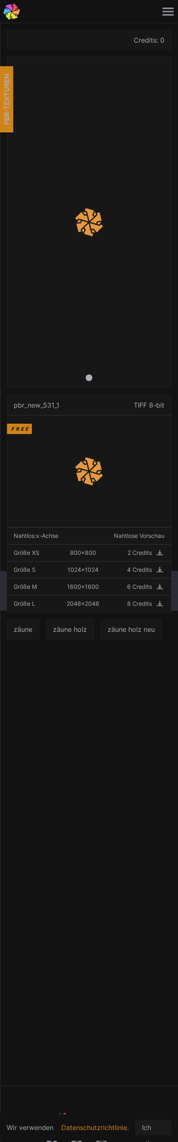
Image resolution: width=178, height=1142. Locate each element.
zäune (23, 629)
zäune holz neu (131, 629)
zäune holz (70, 629)
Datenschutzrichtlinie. (95, 1127)
